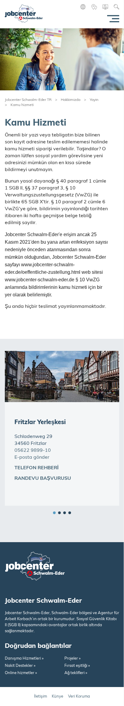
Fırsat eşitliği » (77, 666)
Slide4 (69, 512)
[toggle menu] (112, 18)
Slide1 (54, 512)
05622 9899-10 (32, 450)
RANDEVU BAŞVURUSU (42, 478)
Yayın (94, 100)
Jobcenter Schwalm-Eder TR (28, 100)
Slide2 (59, 512)
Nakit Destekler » (20, 666)
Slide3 (64, 512)
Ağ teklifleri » (75, 673)
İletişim (40, 696)
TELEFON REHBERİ (36, 468)
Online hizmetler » (21, 673)
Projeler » (72, 659)
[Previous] (102, 496)
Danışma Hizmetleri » (24, 659)
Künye (57, 696)
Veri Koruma (79, 696)
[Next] (113, 496)
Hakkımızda (70, 100)
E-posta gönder (31, 457)
